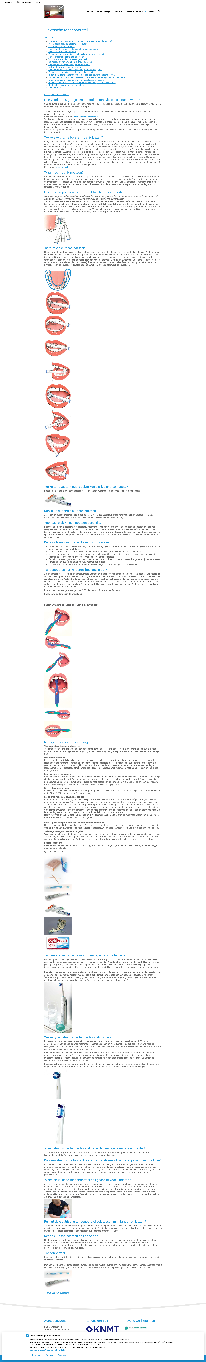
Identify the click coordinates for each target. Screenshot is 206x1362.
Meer (151, 11)
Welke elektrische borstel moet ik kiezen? (68, 44)
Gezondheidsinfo (135, 11)
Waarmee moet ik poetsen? (61, 46)
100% (38, 2)
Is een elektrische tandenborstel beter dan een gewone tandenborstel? (81, 74)
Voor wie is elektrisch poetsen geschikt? (67, 59)
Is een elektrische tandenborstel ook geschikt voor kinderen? (77, 80)
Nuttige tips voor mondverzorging (64, 67)
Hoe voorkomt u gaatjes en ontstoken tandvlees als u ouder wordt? (80, 41)
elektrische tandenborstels (85, 116)
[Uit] (18, 2)
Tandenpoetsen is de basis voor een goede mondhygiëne (75, 69)
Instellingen (36, 1355)
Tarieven (119, 11)
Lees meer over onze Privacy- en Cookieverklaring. (48, 1350)
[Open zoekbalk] (159, 11)
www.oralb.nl (62, 167)
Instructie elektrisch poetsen (62, 51)
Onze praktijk (103, 11)
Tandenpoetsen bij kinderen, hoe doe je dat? (69, 64)
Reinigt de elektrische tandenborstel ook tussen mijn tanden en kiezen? (82, 82)
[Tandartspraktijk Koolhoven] (54, 11)
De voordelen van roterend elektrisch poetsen (70, 62)
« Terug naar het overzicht (56, 94)
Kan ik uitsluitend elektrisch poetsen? (66, 56)
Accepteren (62, 1355)
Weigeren (49, 1355)
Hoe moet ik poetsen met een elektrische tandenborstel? (75, 49)
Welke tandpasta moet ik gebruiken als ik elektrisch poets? (76, 54)
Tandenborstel (55, 87)
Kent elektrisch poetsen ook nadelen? (66, 85)
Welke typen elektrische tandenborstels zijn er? (70, 72)
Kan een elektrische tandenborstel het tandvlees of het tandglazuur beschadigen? (86, 77)
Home (90, 11)
